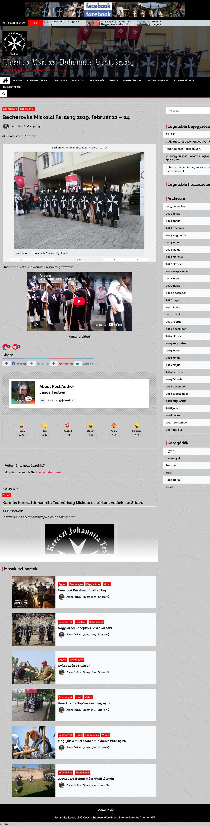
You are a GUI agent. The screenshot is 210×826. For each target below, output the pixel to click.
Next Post (8, 488)
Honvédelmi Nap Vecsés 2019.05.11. (84, 703)
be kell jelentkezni (49, 472)
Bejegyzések (130, 80)
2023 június (173, 242)
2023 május (173, 249)
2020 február (174, 321)
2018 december (176, 386)
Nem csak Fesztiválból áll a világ (82, 590)
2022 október (174, 264)
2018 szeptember (177, 393)
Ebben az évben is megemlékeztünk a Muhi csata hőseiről (127, 23)
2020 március (174, 314)
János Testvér (53, 392)
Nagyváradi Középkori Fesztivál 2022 (85, 628)
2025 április (173, 220)
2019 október (174, 336)
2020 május (173, 300)
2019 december (176, 328)
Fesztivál (81, 622)
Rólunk (17, 80)
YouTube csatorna (157, 80)
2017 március (174, 429)
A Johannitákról (37, 80)
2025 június (173, 213)
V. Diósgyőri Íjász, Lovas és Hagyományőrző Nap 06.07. (77, 23)
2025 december (176, 206)
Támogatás (60, 80)
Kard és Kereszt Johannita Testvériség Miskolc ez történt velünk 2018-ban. (72, 502)
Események (10, 108)
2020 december (176, 292)
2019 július (172, 350)
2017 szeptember (177, 422)
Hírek (79, 697)
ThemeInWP (147, 817)
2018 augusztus (176, 401)
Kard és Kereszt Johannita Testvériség (68, 62)
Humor (114, 80)
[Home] (5, 80)
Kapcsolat (78, 80)
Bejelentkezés (11, 87)
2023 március (174, 256)
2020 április (173, 307)
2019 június (173, 357)
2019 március (174, 372)
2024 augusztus (176, 235)
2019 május (173, 365)
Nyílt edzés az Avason (74, 665)
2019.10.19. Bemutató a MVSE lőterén (86, 778)
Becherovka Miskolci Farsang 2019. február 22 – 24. (66, 117)
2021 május (173, 285)
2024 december (176, 228)
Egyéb (62, 584)
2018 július (172, 408)
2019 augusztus (176, 343)
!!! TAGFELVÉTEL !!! (184, 80)
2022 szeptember (177, 271)
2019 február (174, 379)
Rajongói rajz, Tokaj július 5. (183, 148)
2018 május (173, 415)
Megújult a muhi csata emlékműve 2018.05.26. (92, 741)
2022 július (172, 278)
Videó (6, 495)
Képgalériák (97, 80)
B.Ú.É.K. (171, 134)
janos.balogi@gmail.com (61, 400)
